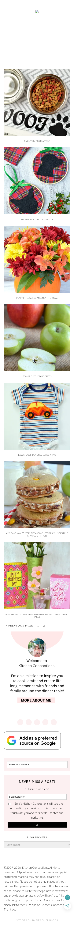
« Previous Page (19, 625)
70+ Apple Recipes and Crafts (37, 376)
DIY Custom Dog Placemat (37, 141)
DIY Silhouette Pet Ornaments (37, 219)
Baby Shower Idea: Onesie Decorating (37, 454)
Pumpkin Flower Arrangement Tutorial (37, 297)
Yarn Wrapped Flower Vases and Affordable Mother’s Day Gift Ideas (37, 615)
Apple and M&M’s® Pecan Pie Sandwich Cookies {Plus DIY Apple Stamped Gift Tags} (37, 534)
